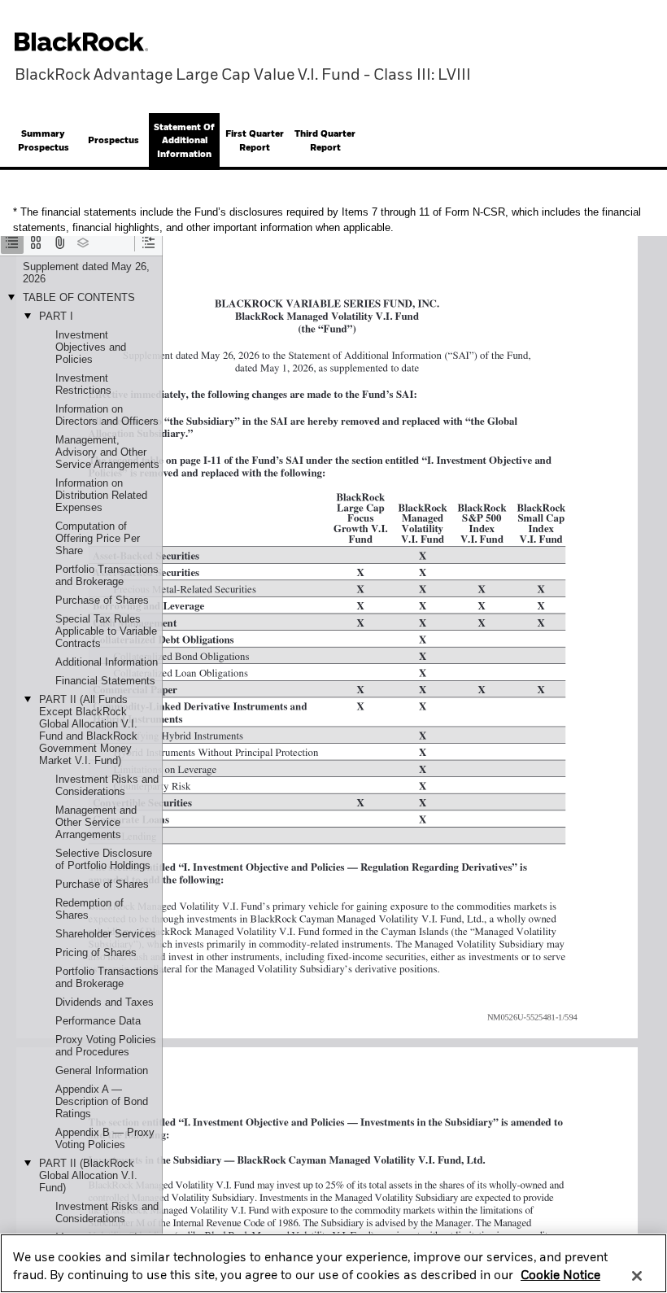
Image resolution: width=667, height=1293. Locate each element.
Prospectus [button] (113, 141)
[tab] (43, 141)
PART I (56, 316)
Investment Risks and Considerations (107, 785)
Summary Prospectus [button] (43, 141)
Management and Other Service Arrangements (96, 822)
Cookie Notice (560, 1276)
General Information (101, 1070)
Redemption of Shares (89, 909)
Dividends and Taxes (104, 1002)
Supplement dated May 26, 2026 (86, 272)
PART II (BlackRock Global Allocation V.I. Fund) (88, 1175)
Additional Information (106, 662)
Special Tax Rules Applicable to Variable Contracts (106, 631)
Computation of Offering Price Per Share (97, 538)
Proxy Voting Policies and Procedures (105, 1045)
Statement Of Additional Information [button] (184, 141)
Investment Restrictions (83, 384)
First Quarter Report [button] (254, 141)
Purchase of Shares (102, 600)
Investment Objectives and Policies (90, 347)
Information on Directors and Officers (107, 415)
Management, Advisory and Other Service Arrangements (107, 452)
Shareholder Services (105, 934)
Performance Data (98, 1021)
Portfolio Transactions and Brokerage (107, 575)
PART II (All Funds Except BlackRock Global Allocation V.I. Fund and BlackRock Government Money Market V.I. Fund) (88, 730)
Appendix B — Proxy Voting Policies (105, 1138)
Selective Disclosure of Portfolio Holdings (103, 859)
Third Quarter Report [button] (324, 141)
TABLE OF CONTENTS (79, 297)
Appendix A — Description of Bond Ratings (101, 1101)
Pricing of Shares (96, 952)
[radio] (12, 242)
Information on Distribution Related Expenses (101, 495)
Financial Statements (105, 681)
